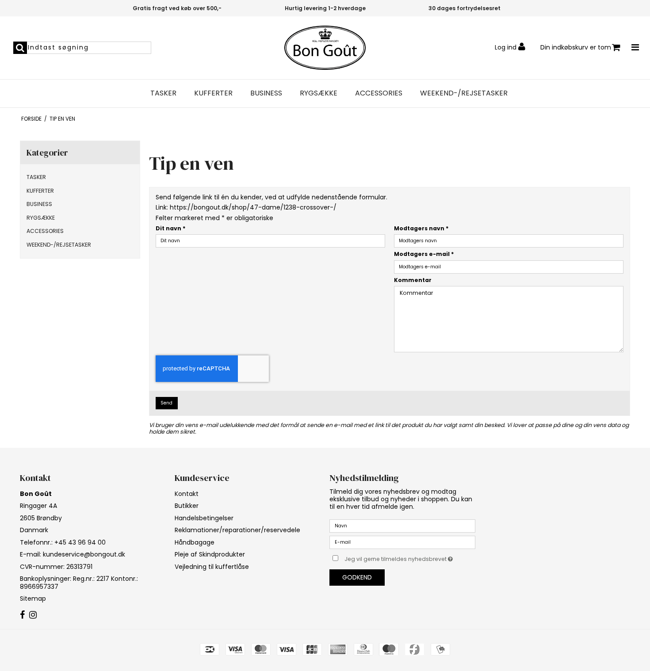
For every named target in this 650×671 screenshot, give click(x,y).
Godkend (357, 577)
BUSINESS (266, 93)
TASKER (163, 93)
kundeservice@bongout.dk (84, 554)
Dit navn (171, 228)
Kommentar (413, 280)
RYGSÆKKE (318, 93)
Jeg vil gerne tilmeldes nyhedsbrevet (409, 557)
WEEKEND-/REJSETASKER (464, 93)
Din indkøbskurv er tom (575, 47)
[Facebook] (22, 615)
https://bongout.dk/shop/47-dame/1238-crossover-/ (253, 207)
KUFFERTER (213, 93)
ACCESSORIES (378, 93)
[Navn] (402, 525)
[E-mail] (402, 542)
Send (166, 403)
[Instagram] (33, 615)
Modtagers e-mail (424, 254)
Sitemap (33, 598)
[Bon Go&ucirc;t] (324, 48)
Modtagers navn (421, 228)
